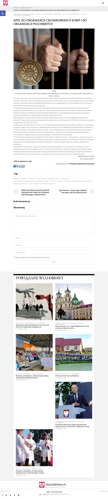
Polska (60, 181)
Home (16, 8)
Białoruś (65, 178)
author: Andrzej (73, 14)
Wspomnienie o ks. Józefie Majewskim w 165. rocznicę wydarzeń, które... (72, 327)
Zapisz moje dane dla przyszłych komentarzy (32, 257)
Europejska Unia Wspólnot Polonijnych (28, 181)
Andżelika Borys (54, 178)
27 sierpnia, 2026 (21, 329)
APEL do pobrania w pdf (23, 161)
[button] (2, 13)
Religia (64, 323)
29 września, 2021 (59, 14)
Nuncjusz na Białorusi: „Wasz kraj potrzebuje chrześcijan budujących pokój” (32, 377)
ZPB (30, 183)
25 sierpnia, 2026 (21, 380)
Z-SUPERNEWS (46, 14)
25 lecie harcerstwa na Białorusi (67, 376)
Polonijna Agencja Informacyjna (82, 164)
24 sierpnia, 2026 (60, 428)
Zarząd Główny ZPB (21, 183)
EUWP (47, 181)
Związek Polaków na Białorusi (45, 183)
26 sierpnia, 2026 (60, 330)
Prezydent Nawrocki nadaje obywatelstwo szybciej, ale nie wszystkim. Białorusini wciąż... (72, 426)
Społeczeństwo (25, 8)
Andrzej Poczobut (20, 178)
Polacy (53, 181)
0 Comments (26, 15)
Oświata (66, 374)
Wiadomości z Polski (33, 14)
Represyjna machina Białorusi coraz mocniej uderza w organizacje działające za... (32, 326)
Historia (58, 323)
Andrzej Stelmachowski (38, 178)
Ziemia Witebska (37, 374)
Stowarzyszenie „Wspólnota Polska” (78, 181)
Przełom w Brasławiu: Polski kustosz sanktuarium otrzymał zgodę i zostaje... (30, 472)
